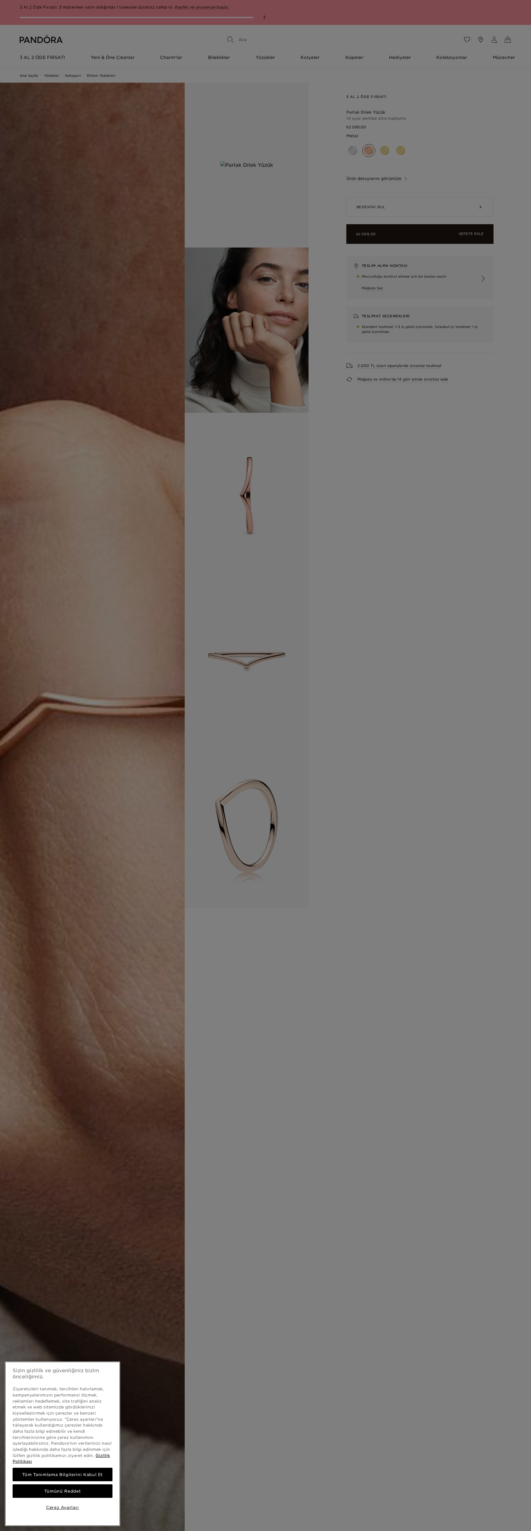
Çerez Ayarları (62, 1507)
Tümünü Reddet (62, 1491)
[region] (62, 1443)
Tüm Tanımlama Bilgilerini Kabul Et (62, 1474)
